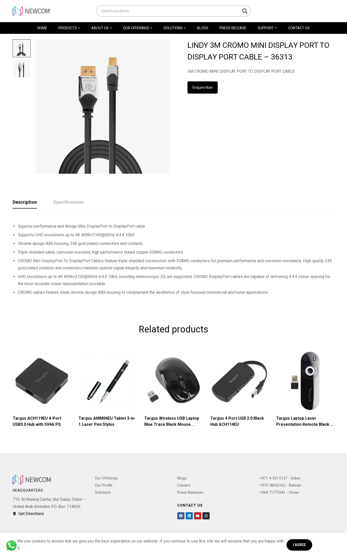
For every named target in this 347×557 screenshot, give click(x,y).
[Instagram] (206, 515)
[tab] (25, 202)
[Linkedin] (189, 515)
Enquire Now (203, 87)
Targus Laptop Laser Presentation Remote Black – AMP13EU (304, 424)
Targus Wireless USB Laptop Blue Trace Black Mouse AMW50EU (171, 424)
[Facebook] (180, 515)
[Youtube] (197, 515)
